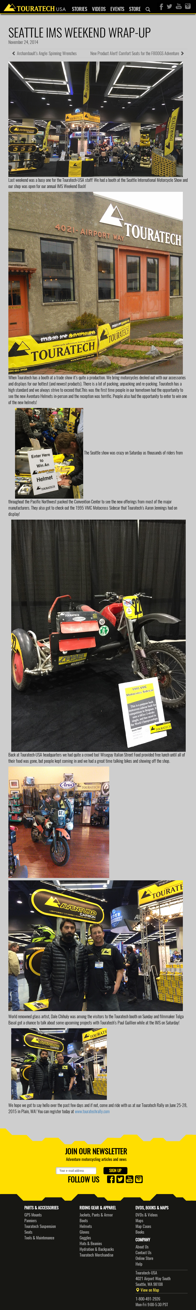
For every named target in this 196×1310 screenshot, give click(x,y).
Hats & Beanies (91, 1243)
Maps (139, 1220)
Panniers (30, 1220)
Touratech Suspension (40, 1226)
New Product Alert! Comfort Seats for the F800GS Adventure (135, 53)
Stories (79, 9)
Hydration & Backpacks (97, 1249)
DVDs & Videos (147, 1214)
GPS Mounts (33, 1214)
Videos (99, 9)
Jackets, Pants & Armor (96, 1214)
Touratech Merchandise (96, 1255)
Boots (84, 1220)
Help (139, 1264)
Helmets (86, 1226)
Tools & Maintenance (39, 1237)
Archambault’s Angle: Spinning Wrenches (46, 53)
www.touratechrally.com (92, 1111)
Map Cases (143, 1226)
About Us (142, 1246)
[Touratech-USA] (35, 6)
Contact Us (143, 1252)
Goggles (85, 1237)
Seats (28, 1232)
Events (117, 9)
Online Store (144, 1258)
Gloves (84, 1232)
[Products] (148, 9)
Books (140, 1232)
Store (135, 9)
